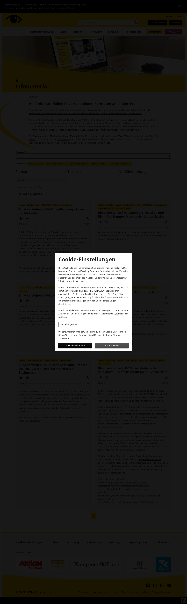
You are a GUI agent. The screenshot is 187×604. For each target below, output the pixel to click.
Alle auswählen (112, 345)
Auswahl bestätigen (75, 345)
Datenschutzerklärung (90, 335)
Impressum (63, 338)
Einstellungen (67, 324)
